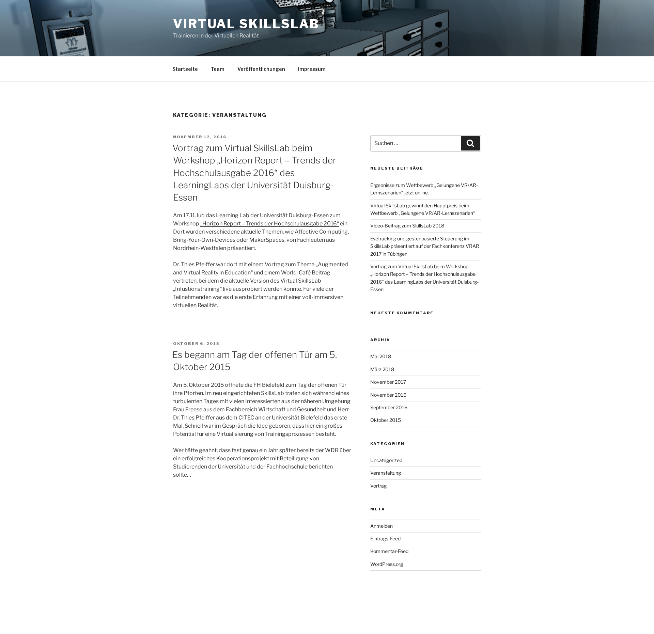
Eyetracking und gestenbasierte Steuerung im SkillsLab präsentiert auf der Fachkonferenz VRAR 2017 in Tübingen (424, 246)
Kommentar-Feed (389, 551)
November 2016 (388, 395)
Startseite (185, 69)
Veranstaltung (385, 473)
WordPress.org (386, 564)
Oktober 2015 (385, 420)
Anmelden (381, 526)
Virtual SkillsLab (246, 23)
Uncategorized (386, 460)
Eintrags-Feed (385, 538)
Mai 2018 (380, 356)
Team (217, 69)
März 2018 (382, 369)
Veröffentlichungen (261, 69)
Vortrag (378, 486)
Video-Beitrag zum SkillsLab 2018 (407, 225)
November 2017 (388, 382)
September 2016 (388, 407)
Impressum (312, 69)
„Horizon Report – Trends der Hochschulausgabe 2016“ (269, 223)
